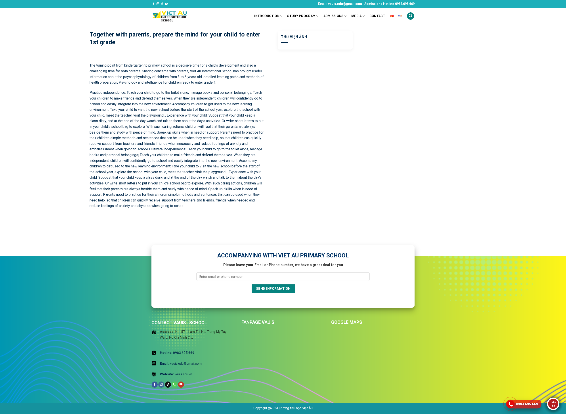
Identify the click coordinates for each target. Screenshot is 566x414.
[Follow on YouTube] (166, 4)
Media (356, 16)
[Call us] (175, 384)
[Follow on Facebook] (153, 4)
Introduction (266, 16)
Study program (301, 16)
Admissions (333, 16)
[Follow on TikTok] (162, 4)
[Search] (410, 16)
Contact (377, 16)
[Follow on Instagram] (158, 4)
